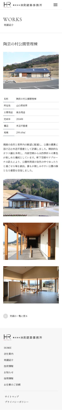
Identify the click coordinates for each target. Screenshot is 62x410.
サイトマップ (12, 396)
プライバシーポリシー (17, 401)
